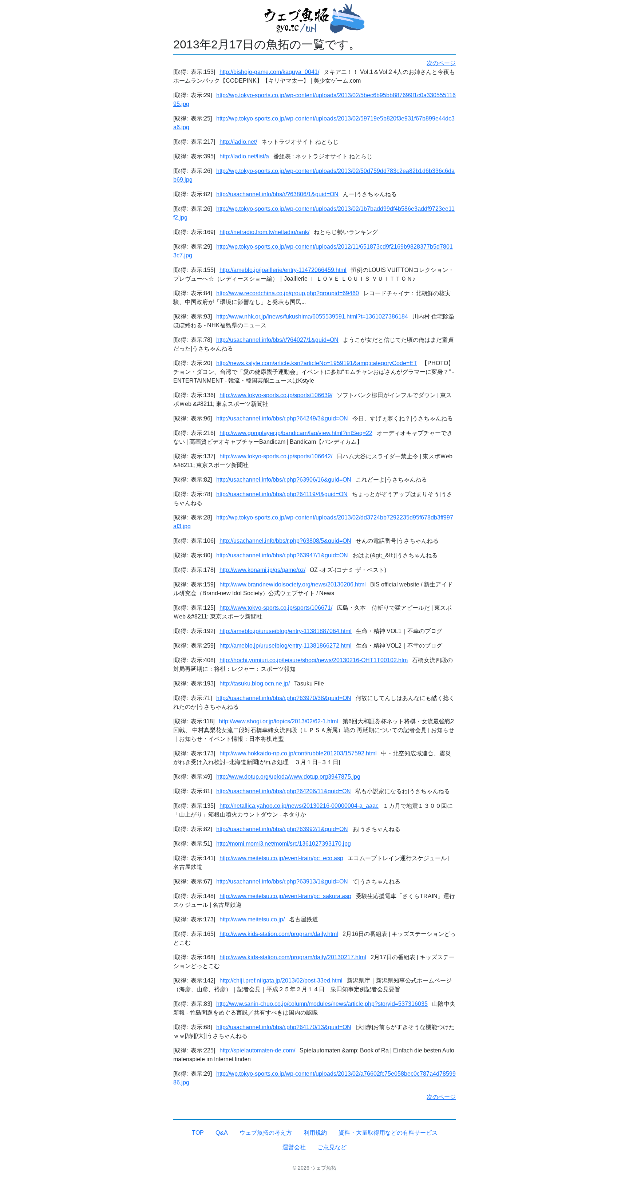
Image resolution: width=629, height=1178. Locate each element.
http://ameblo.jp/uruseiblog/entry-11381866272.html (285, 646)
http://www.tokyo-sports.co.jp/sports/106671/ (275, 608)
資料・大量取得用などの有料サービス (388, 1133)
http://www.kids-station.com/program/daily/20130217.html (292, 957)
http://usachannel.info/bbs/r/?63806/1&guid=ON (277, 194)
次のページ (441, 63)
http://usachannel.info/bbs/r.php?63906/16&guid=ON (283, 480)
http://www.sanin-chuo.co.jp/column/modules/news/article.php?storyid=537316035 (322, 1004)
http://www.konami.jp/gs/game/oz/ (262, 570)
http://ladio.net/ (238, 142)
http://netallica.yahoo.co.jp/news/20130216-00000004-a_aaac (299, 806)
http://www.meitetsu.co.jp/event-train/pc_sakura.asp (285, 896)
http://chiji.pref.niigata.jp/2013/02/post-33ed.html (281, 980)
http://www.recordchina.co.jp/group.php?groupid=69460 (287, 293)
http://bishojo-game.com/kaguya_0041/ (269, 72)
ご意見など (332, 1147)
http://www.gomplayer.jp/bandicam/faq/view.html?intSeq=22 (295, 433)
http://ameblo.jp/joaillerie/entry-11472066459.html (283, 270)
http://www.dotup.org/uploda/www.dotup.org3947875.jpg (288, 777)
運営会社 (294, 1147)
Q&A (221, 1133)
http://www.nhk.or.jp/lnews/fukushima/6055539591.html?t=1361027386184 (312, 316)
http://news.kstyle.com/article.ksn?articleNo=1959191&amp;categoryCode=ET (316, 363)
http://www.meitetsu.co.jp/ (252, 919)
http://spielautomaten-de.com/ (257, 1050)
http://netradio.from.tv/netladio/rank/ (264, 232)
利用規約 (315, 1133)
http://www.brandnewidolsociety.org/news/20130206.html (292, 584)
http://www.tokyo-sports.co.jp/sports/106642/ (275, 456)
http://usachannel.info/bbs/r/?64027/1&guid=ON (277, 340)
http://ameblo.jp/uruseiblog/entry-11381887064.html (285, 631)
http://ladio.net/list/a (244, 156)
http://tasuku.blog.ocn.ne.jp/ (254, 683)
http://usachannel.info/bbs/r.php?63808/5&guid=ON (285, 541)
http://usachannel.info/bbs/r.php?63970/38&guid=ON (283, 698)
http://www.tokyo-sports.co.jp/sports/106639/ (275, 395)
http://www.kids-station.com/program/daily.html (278, 934)
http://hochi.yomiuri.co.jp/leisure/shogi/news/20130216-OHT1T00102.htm (313, 660)
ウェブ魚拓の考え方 (266, 1133)
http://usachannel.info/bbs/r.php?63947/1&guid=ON (282, 555)
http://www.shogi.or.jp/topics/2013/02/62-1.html (278, 721)
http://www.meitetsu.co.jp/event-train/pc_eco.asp (281, 858)
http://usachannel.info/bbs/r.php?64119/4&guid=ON (282, 494)
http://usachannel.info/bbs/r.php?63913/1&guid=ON (282, 881)
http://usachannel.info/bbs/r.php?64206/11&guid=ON (283, 791)
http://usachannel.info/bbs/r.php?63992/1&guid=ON (282, 829)
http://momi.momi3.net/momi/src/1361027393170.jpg (283, 844)
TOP (198, 1133)
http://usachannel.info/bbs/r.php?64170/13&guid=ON (283, 1027)
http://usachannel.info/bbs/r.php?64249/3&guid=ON (282, 418)
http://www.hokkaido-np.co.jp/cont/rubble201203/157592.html (298, 753)
